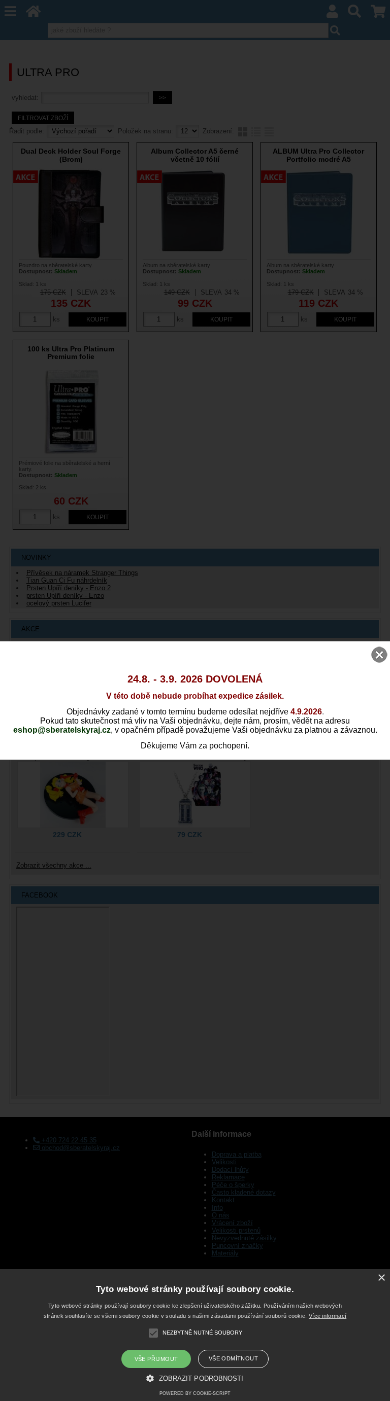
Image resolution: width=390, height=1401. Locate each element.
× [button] (381, 1278)
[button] (194, 1377)
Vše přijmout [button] (156, 1359)
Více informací (327, 1316)
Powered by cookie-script (195, 1393)
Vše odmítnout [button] (233, 1358)
